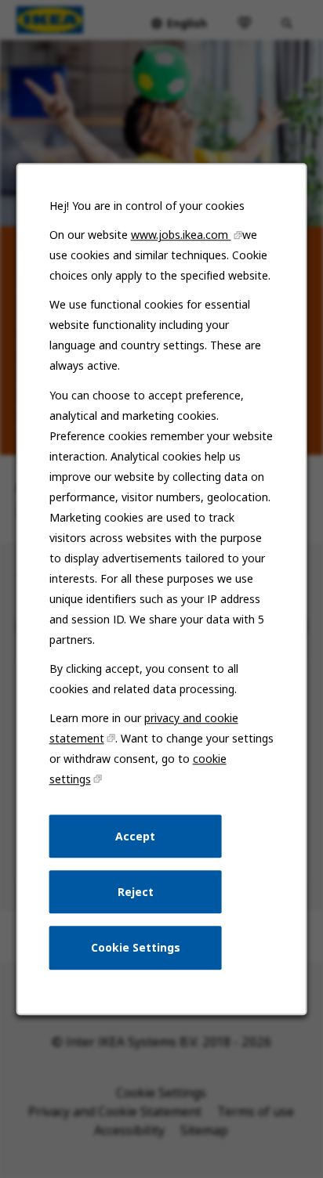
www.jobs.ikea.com (181, 234)
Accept (135, 836)
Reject (136, 891)
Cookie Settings (135, 947)
